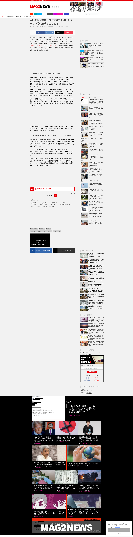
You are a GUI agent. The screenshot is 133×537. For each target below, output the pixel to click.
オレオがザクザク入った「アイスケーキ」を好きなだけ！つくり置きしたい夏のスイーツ (96, 145)
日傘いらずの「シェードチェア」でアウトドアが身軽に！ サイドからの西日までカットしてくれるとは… (96, 197)
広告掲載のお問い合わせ (86, 390)
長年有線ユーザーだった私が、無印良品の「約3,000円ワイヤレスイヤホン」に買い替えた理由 (96, 164)
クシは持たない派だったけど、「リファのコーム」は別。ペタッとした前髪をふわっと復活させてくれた (96, 222)
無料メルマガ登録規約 (85, 365)
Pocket (68, 32)
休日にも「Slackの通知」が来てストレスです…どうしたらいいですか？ (96, 185)
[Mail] (58, 7)
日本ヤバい (42, 228)
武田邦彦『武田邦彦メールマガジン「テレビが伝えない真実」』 (57, 26)
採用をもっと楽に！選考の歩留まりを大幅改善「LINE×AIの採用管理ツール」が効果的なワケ (96, 45)
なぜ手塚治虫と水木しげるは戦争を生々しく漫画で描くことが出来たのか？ (50, 202)
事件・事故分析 (34, 228)
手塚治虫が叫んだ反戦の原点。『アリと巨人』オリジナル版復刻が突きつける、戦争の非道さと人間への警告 (49, 513)
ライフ (33, 26)
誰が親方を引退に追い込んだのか (44, 189)
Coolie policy (117, 527)
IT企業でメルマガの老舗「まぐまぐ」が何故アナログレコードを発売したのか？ (96, 59)
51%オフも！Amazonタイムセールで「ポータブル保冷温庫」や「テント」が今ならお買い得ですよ (96, 209)
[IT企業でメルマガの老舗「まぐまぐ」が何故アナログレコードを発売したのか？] (84, 61)
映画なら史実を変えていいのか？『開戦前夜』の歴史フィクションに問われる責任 (96, 296)
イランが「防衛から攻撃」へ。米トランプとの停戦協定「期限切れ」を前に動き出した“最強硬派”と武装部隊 (96, 290)
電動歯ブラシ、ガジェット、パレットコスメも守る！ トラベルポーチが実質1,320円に (96, 128)
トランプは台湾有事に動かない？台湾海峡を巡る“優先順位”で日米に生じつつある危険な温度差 (90, 8)
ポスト (59, 32)
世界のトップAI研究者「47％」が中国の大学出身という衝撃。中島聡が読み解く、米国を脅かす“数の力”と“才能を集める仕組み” (49, 464)
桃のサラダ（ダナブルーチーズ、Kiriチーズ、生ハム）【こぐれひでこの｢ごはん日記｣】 (96, 203)
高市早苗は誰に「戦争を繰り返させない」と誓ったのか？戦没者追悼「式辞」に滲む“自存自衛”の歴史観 (96, 284)
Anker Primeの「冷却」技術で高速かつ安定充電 (90, 180)
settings (119, 533)
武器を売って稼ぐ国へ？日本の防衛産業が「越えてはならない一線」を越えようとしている (98, 8)
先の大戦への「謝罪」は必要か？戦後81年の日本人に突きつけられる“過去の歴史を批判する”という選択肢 (96, 255)
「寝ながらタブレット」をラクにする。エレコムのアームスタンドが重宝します (96, 134)
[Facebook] (52, 7)
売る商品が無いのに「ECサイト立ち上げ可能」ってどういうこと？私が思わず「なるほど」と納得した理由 (96, 65)
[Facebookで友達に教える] (41, 248)
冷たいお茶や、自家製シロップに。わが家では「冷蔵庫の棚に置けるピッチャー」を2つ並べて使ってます (96, 170)
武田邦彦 (49, 228)
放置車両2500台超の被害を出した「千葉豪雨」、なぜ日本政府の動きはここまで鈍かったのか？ (96, 108)
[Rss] (56, 7)
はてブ (48, 32)
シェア (39, 32)
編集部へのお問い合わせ (86, 392)
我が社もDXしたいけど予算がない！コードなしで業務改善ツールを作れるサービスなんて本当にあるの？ (96, 122)
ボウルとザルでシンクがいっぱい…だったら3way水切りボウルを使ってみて (96, 191)
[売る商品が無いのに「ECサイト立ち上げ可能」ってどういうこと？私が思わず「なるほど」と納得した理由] (84, 67)
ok (118, 530)
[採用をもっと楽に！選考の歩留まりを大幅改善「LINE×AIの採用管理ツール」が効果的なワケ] (84, 47)
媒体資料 (83, 389)
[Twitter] (54, 7)
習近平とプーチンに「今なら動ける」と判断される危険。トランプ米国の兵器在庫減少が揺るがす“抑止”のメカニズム (89, 488)
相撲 (55, 231)
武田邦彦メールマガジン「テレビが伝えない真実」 (41, 231)
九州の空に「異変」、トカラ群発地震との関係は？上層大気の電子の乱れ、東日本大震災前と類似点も (96, 325)
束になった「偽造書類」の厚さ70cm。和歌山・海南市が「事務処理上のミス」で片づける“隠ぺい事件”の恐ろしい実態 (82, 9)
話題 (60, 231)
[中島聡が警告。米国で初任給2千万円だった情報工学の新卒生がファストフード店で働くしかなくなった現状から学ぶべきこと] (84, 54)
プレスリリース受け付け (86, 393)
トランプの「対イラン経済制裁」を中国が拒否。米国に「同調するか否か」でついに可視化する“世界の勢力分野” (74, 9)
